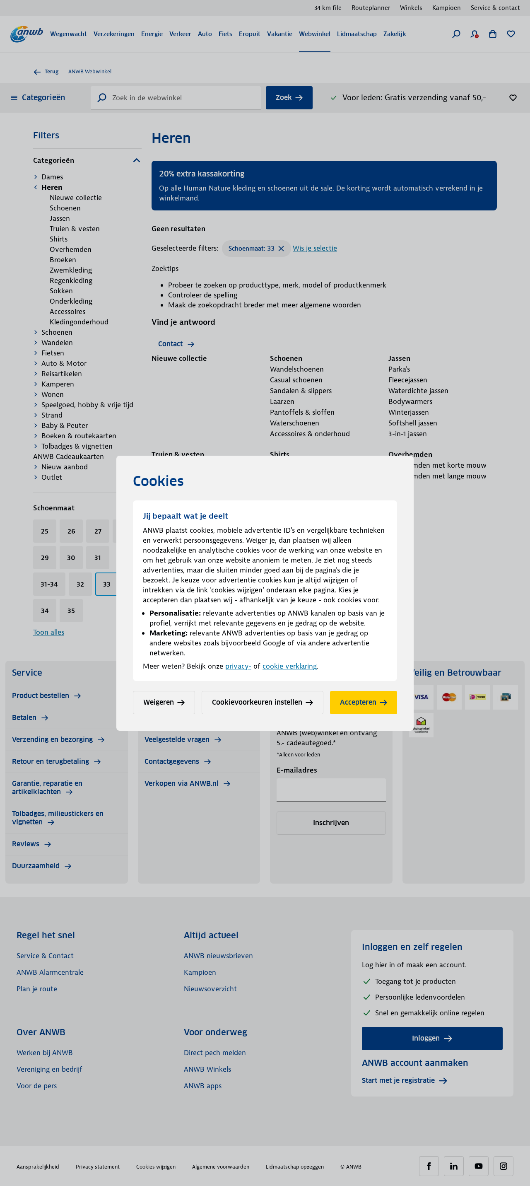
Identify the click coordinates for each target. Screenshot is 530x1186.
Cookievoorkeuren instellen (257, 702)
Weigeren (158, 702)
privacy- (238, 666)
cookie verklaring (290, 666)
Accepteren (358, 702)
